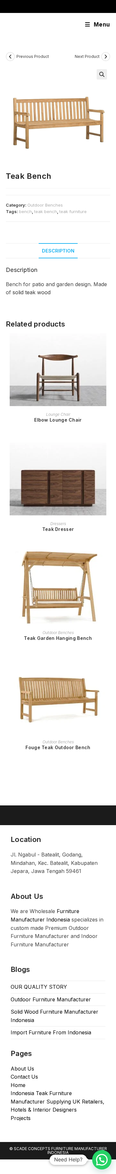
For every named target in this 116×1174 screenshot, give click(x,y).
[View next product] (105, 56)
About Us (22, 1068)
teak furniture (73, 211)
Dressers (58, 523)
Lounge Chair (58, 414)
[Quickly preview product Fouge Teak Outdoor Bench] (108, 672)
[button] (102, 74)
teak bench (45, 211)
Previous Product (32, 56)
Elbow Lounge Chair (58, 420)
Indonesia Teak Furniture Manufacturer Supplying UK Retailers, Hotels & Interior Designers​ (57, 1101)
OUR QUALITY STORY (39, 987)
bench (25, 211)
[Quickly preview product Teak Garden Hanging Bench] (108, 562)
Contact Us (24, 1076)
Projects (21, 1118)
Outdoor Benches (45, 205)
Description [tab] (58, 250)
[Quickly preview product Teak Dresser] (108, 453)
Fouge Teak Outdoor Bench (57, 747)
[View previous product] (10, 56)
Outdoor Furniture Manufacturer (51, 999)
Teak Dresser (58, 529)
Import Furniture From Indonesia (51, 1032)
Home (18, 1085)
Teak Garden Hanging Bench (58, 638)
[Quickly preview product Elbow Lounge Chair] (108, 344)
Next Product (87, 56)
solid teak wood (32, 292)
